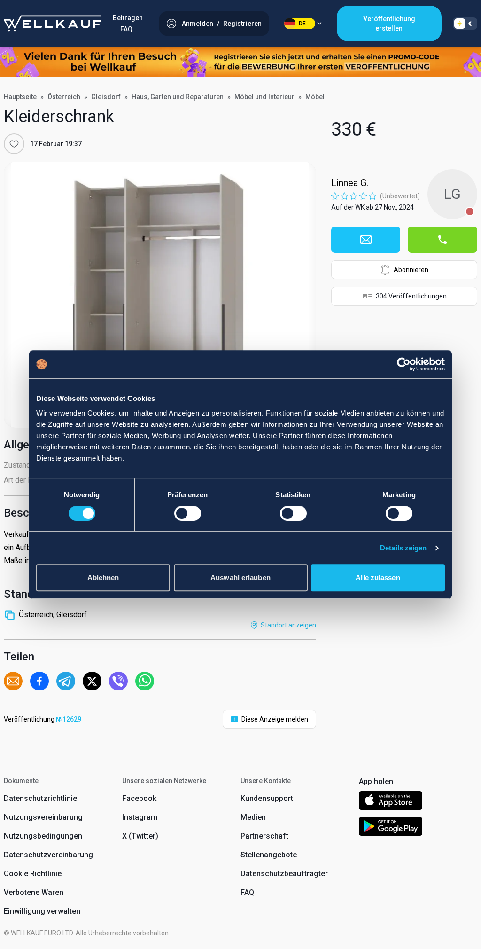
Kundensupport (266, 798)
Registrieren (242, 23)
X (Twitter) (140, 835)
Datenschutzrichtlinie (40, 798)
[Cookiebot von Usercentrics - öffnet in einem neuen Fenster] (404, 364)
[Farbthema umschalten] (465, 23)
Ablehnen (103, 577)
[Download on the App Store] (390, 802)
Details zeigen (403, 548)
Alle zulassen (378, 577)
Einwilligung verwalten (42, 911)
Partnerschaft (264, 835)
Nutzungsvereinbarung (43, 817)
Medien (253, 817)
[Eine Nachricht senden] (366, 240)
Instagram (139, 817)
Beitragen (128, 18)
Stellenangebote (268, 854)
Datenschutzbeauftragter (284, 873)
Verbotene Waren (33, 892)
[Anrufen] (442, 240)
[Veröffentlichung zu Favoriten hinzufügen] (14, 143)
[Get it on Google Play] (391, 828)
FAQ (126, 29)
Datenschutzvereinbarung (48, 854)
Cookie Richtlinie (33, 873)
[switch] (187, 513)
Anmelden (197, 23)
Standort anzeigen (288, 625)
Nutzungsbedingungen (43, 835)
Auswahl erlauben (240, 577)
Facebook (139, 798)
